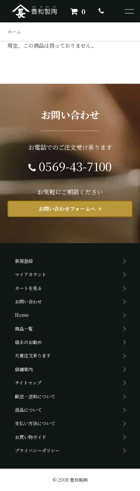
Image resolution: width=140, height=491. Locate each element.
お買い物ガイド (30, 437)
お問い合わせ (28, 301)
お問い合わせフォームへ (67, 208)
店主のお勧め (28, 342)
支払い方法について (35, 423)
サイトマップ (28, 382)
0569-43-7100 (75, 166)
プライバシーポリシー (37, 450)
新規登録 (24, 261)
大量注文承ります (33, 355)
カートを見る (28, 288)
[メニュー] (129, 11)
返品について (28, 409)
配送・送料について (35, 396)
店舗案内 (24, 369)
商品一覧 (24, 328)
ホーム (14, 31)
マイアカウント (30, 274)
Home (21, 315)
